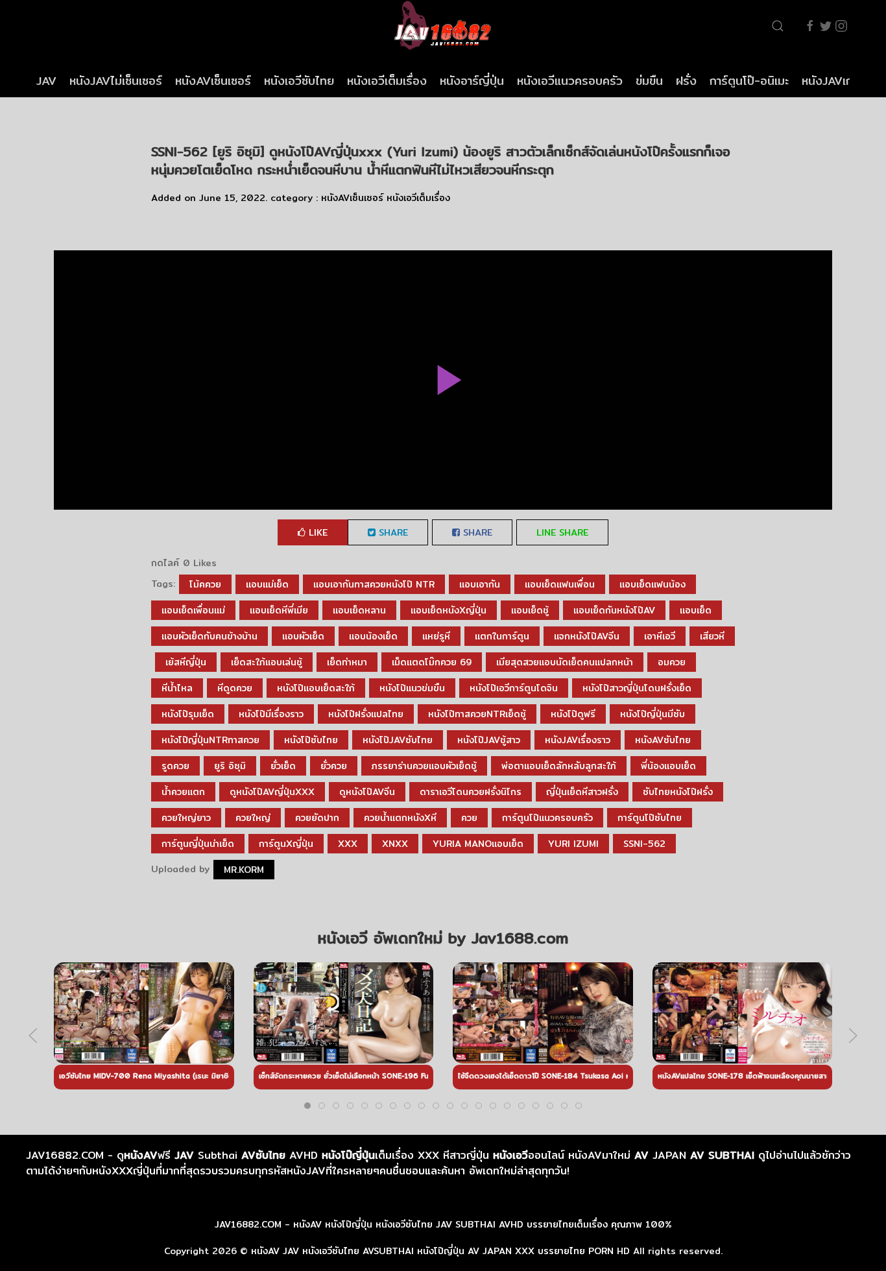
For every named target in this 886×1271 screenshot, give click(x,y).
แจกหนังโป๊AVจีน (586, 636)
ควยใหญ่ (252, 818)
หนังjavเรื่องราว (577, 740)
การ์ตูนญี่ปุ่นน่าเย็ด (198, 844)
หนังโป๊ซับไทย (311, 740)
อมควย (672, 662)
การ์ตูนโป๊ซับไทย (649, 818)
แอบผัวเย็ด (303, 636)
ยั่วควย (333, 766)
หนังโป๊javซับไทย (398, 740)
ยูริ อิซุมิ (230, 766)
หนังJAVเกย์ (831, 80)
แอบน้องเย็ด (373, 636)
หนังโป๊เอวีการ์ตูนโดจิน (514, 688)
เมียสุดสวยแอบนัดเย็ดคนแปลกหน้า (564, 662)
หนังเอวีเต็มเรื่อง (387, 80)
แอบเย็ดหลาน (359, 610)
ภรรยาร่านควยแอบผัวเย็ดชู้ (424, 766)
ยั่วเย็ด (283, 766)
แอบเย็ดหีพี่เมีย (279, 610)
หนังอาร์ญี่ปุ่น (472, 80)
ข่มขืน (649, 80)
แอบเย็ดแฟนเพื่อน (560, 584)
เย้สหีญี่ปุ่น (185, 662)
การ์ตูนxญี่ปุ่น (286, 844)
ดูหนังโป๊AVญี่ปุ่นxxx (272, 792)
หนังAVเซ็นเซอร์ (213, 80)
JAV (46, 80)
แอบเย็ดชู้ (530, 610)
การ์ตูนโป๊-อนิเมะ (749, 80)
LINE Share (562, 532)
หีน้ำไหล (177, 688)
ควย (469, 818)
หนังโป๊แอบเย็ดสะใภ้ (316, 688)
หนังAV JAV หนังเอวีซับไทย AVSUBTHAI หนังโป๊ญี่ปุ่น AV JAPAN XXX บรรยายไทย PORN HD (440, 1251)
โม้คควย (205, 584)
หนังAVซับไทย (663, 740)
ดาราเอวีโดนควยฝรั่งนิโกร (470, 792)
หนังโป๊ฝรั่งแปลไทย (365, 714)
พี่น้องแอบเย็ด (668, 766)
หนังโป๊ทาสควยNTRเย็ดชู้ (477, 714)
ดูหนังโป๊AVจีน (367, 792)
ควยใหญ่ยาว (186, 818)
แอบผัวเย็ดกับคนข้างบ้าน (209, 636)
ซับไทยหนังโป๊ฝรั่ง (678, 792)
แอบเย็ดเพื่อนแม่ (193, 610)
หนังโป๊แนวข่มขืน (412, 688)
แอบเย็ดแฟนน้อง (652, 584)
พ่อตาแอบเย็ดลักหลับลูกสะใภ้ (558, 766)
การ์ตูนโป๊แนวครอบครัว (547, 818)
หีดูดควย (234, 688)
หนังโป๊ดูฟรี (573, 714)
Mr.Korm (244, 869)
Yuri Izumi (573, 844)
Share (392, 532)
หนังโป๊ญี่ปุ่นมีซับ (652, 714)
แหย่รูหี (436, 636)
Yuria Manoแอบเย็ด (478, 844)
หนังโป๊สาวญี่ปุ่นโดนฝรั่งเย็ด (636, 688)
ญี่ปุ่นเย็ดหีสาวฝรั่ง (582, 792)
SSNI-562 (644, 844)
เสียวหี (712, 636)
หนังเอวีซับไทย (299, 80)
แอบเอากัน (479, 584)
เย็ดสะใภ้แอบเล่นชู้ (266, 662)
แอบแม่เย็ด (267, 584)
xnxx (395, 844)
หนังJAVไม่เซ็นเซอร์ (115, 80)
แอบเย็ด (696, 610)
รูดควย (175, 766)
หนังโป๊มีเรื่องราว (271, 714)
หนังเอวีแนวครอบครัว (570, 80)
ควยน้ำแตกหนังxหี (400, 818)
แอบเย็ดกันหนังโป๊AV (614, 610)
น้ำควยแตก (183, 792)
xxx (347, 844)
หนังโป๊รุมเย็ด (188, 714)
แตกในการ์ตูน (502, 636)
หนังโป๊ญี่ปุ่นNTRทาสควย (210, 740)
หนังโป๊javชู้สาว (488, 740)
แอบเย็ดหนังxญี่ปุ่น (448, 610)
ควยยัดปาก (317, 818)
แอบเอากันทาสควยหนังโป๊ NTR (374, 584)
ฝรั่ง (686, 80)
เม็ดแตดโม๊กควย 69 (432, 662)
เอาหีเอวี (659, 636)
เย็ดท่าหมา (347, 662)
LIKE (316, 532)
